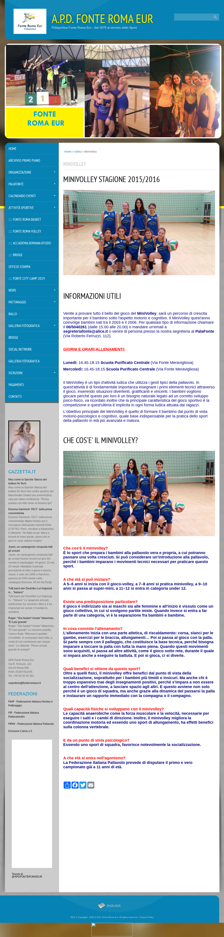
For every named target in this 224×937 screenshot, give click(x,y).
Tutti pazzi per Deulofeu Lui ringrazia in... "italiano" (30, 590)
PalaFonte (16, 184)
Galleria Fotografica (24, 326)
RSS (73, 917)
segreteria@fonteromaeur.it (24, 683)
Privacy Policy (147, 917)
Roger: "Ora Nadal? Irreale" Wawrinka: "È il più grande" (31, 620)
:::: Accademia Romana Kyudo (30, 243)
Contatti (15, 396)
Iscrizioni (16, 373)
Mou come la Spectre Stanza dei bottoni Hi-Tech (27, 481)
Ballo (13, 314)
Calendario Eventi (22, 196)
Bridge (13, 337)
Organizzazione (20, 172)
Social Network (20, 349)
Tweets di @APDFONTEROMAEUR (27, 875)
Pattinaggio (17, 302)
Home (68, 151)
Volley (78, 151)
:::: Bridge (16, 255)
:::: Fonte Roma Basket (25, 219)
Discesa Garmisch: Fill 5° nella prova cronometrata (30, 511)
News (12, 290)
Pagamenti (16, 385)
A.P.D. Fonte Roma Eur (102, 19)
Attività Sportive (21, 208)
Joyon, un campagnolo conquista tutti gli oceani (30, 548)
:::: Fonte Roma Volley (25, 231)
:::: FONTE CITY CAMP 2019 (27, 278)
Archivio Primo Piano (24, 160)
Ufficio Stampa (19, 267)
